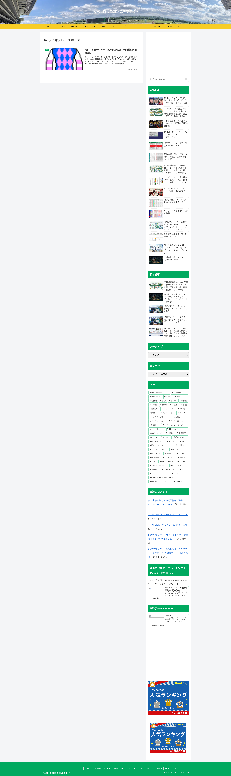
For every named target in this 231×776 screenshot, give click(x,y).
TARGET (106, 768)
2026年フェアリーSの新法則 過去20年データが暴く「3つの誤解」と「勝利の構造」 (168, 553)
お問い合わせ (179, 768)
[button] (186, 79)
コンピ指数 (96, 768)
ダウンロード (157, 768)
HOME (87, 768)
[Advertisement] (168, 55)
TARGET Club (118, 768)
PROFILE (168, 768)
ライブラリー (144, 768)
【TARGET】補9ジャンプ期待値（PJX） (168, 514)
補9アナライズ (131, 768)
